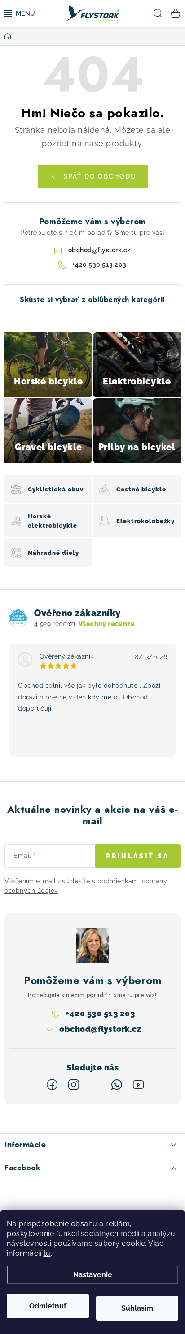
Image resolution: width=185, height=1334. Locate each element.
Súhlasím (137, 1308)
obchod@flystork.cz (99, 250)
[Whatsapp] (116, 1084)
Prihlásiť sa (137, 856)
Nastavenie (92, 1274)
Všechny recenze (107, 623)
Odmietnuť (47, 1306)
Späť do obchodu (100, 176)
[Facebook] (52, 1084)
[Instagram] (73, 1084)
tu (47, 1253)
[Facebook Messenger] (95, 1084)
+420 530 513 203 (99, 264)
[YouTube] (138, 1084)
